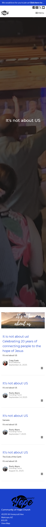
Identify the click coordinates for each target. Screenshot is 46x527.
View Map (5, 523)
